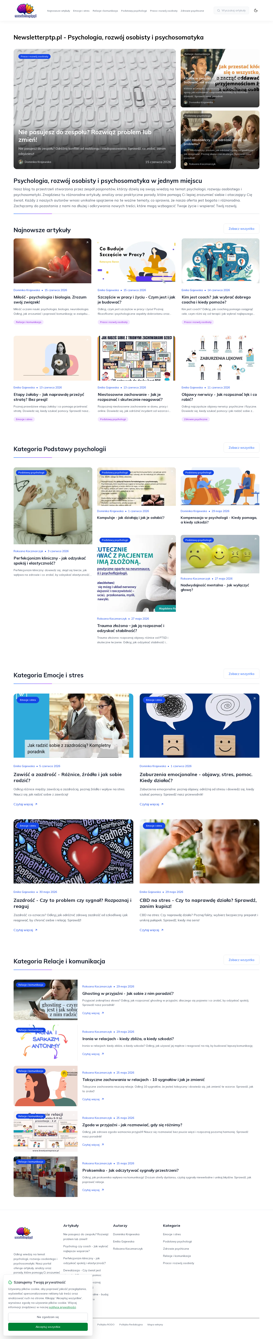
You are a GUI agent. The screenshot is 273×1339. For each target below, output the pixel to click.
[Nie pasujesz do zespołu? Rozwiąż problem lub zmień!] (95, 109)
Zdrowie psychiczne (192, 10)
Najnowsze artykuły (58, 10)
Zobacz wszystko (241, 229)
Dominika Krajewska (27, 290)
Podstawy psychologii (134, 10)
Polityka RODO (106, 1324)
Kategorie (171, 1225)
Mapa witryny (155, 1324)
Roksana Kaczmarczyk (28, 551)
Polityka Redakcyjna (131, 1324)
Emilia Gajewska (108, 290)
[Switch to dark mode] (255, 10)
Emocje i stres (81, 10)
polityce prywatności (62, 1307)
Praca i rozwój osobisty (163, 10)
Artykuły (71, 1225)
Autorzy (120, 1225)
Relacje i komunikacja (105, 10)
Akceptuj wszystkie (48, 1327)
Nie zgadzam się (48, 1317)
